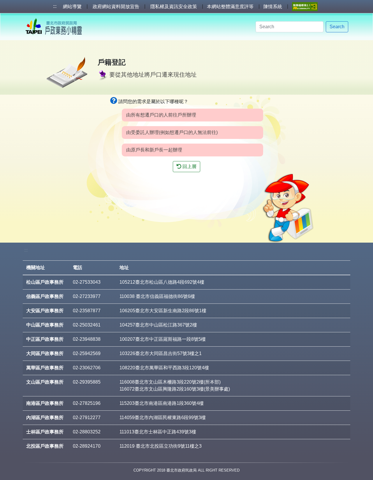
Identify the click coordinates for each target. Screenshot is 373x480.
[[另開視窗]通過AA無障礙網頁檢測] (304, 6)
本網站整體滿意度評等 (230, 6)
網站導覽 (72, 6)
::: (55, 6)
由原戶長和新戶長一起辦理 (154, 149)
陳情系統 (272, 6)
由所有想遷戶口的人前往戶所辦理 (161, 114)
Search (337, 26)
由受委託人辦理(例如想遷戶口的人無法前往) (172, 132)
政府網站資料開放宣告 (116, 6)
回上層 (188, 166)
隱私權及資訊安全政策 (173, 6)
